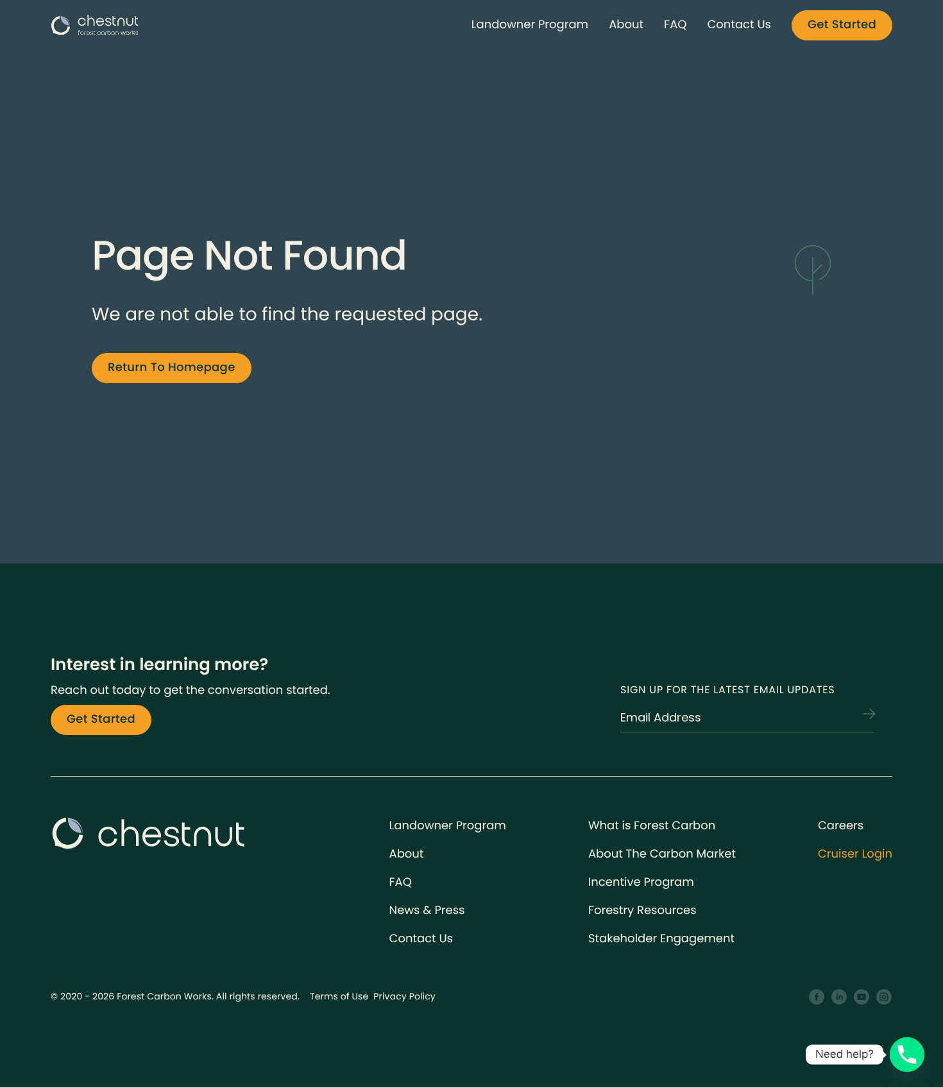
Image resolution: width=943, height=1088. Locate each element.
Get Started (842, 25)
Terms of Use (339, 996)
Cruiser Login (855, 854)
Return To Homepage (171, 367)
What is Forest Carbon (651, 826)
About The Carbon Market (662, 854)
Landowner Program (529, 25)
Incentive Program (641, 882)
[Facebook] (817, 997)
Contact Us (739, 25)
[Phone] (907, 1054)
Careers (840, 826)
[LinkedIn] (839, 997)
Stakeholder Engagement (661, 939)
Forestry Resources (642, 910)
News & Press (427, 910)
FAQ (675, 25)
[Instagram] (884, 997)
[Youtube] (862, 997)
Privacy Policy (404, 996)
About (626, 25)
